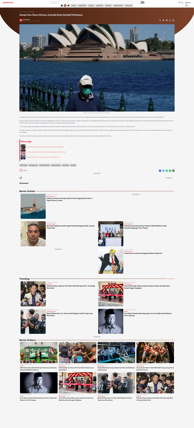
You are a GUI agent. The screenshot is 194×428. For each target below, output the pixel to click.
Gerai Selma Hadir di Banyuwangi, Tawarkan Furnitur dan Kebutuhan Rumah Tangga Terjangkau (76, 399)
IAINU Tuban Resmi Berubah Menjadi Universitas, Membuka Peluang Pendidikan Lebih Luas (38, 369)
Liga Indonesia (51, 311)
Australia (73, 165)
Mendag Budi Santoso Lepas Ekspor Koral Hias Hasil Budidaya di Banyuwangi (116, 369)
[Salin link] (173, 20)
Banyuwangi (128, 284)
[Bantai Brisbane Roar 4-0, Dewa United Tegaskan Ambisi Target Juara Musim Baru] (33, 321)
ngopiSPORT (99, 5)
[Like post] (21, 170)
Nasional (91, 5)
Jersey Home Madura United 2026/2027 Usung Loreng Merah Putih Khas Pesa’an (155, 369)
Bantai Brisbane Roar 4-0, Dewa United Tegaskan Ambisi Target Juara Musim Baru (115, 399)
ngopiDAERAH (82, 5)
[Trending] (61, 5)
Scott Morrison (33, 165)
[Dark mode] (182, 2)
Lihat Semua (171, 279)
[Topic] (68, 5)
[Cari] (142, 2)
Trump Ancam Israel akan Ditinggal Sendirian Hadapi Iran (143, 253)
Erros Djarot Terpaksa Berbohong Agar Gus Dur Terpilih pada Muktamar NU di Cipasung (38, 399)
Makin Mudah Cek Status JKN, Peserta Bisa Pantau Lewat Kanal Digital (76, 369)
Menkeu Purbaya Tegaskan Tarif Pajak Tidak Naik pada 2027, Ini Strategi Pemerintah (154, 399)
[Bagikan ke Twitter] (163, 20)
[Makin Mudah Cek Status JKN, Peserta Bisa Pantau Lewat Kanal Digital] (77, 352)
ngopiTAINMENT (118, 5)
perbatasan (65, 165)
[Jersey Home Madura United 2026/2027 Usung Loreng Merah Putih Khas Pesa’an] (155, 352)
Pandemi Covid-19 (44, 165)
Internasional (31, 11)
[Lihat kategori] (186, 5)
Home (20, 11)
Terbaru (74, 5)
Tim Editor (168, 178)
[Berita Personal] (65, 5)
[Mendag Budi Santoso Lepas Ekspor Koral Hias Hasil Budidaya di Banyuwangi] (116, 352)
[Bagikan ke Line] (167, 20)
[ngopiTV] (179, 2)
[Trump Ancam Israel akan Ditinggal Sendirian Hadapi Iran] (110, 261)
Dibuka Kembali (56, 165)
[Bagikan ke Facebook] (160, 20)
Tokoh (126, 311)
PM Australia (23, 165)
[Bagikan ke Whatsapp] (170, 20)
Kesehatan (108, 5)
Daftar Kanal (128, 5)
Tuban (21, 366)
